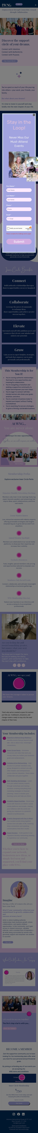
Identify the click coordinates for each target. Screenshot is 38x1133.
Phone (9, 205)
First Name (10, 186)
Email (8, 215)
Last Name (10, 196)
